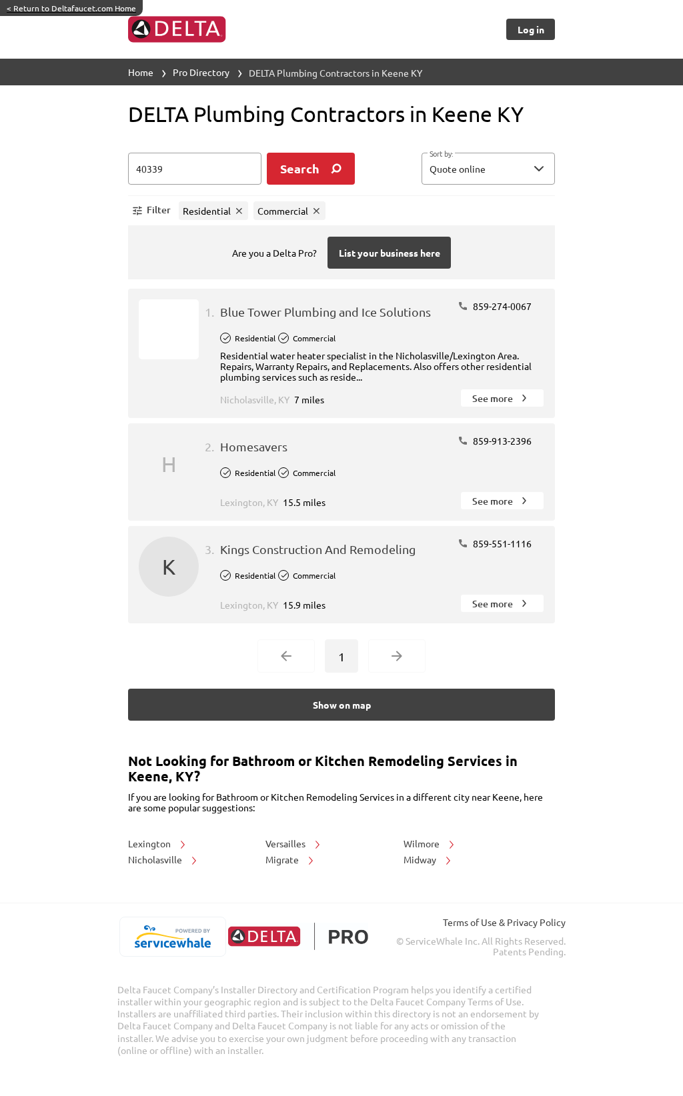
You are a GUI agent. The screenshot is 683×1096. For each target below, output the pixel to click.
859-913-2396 (501, 441)
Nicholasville (156, 859)
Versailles (286, 843)
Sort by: (441, 154)
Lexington (150, 843)
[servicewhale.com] (172, 937)
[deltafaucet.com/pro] (297, 936)
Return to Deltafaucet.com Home (71, 8)
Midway (421, 859)
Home (140, 72)
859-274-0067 (501, 306)
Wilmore (423, 843)
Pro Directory (201, 72)
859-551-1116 (501, 543)
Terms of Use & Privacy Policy (504, 922)
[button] (488, 169)
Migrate (283, 859)
